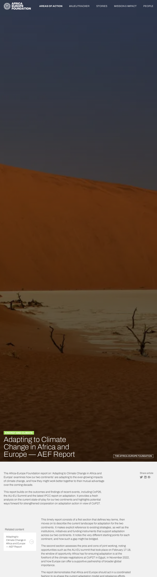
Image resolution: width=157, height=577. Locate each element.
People (148, 6)
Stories (101, 6)
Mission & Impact (125, 6)
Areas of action (50, 6)
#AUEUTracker (79, 6)
